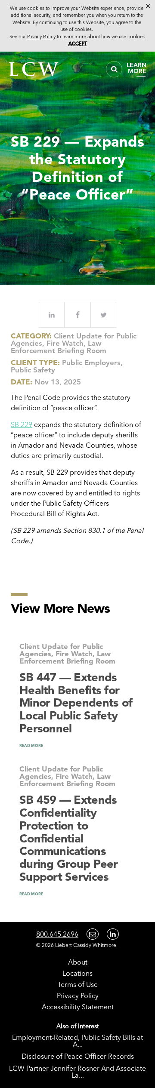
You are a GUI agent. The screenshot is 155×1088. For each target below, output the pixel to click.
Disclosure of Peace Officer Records (78, 1056)
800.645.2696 (57, 934)
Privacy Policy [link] (41, 37)
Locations (77, 973)
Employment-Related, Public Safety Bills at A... (77, 1040)
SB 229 (21, 424)
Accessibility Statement (78, 1006)
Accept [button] (77, 43)
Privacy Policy (78, 995)
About (77, 962)
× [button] (148, 6)
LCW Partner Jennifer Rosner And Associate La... (77, 1071)
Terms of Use (78, 984)
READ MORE (31, 745)
